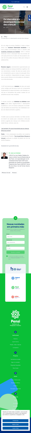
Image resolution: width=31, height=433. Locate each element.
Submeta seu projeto (15, 359)
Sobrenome (9, 240)
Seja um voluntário (15, 362)
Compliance (15, 347)
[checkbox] (7, 256)
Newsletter (15, 406)
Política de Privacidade (15, 257)
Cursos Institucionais (15, 379)
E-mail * (8, 245)
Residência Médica (15, 382)
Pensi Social (15, 368)
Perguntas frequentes (15, 365)
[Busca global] (24, 7)
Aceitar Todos (15, 428)
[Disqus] (15, 195)
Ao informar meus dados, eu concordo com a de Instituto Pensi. (16, 258)
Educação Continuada (15, 388)
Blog (5, 36)
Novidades (15, 403)
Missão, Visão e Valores (15, 344)
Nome (7, 234)
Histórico (15, 338)
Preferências (15, 420)
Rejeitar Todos (15, 424)
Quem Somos (15, 341)
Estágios (15, 385)
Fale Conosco (15, 409)
